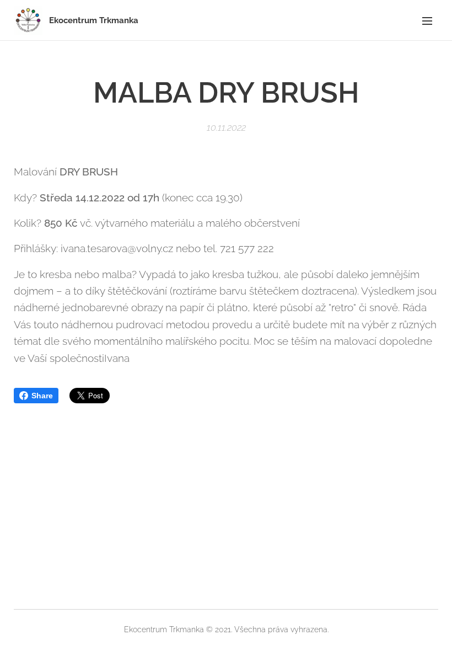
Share (42, 395)
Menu (427, 20)
